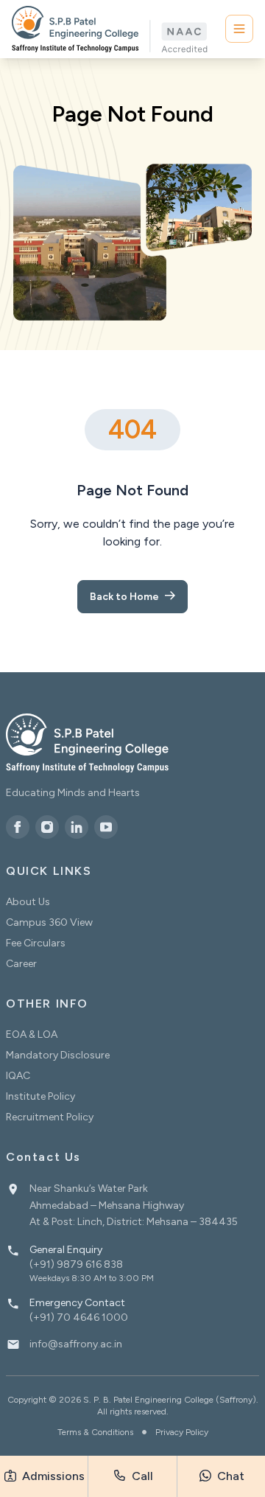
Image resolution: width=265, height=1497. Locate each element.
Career (21, 963)
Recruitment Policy (49, 1117)
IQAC (18, 1075)
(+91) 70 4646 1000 (78, 1317)
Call (141, 1476)
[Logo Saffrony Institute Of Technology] (110, 29)
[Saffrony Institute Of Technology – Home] (87, 742)
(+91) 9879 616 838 (76, 1264)
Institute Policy (40, 1096)
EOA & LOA (31, 1034)
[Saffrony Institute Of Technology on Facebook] (17, 827)
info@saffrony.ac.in (75, 1344)
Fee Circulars (36, 943)
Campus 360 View (49, 922)
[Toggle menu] (239, 29)
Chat (229, 1476)
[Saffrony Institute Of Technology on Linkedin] (76, 827)
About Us (28, 902)
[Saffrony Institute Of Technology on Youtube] (106, 827)
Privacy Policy (181, 1432)
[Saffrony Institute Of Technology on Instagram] (47, 827)
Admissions (52, 1476)
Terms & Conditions (95, 1432)
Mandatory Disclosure (58, 1055)
